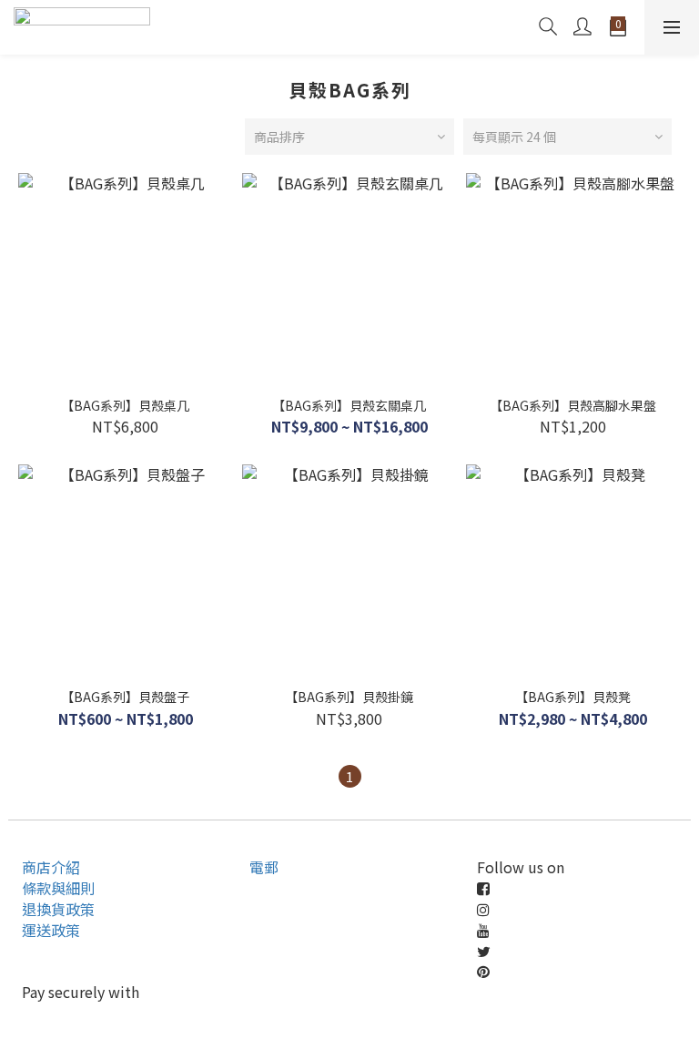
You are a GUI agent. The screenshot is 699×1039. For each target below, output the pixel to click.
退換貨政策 (58, 909)
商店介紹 (51, 867)
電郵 (264, 867)
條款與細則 (58, 888)
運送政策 (51, 930)
